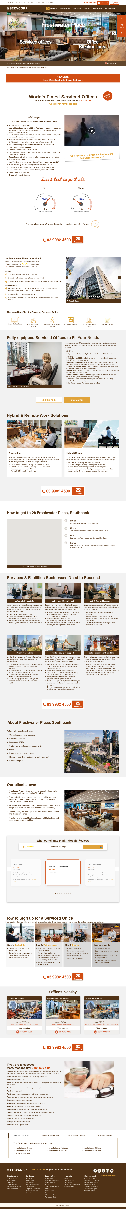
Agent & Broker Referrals (72, 1184)
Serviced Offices (65, 8)
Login (116, 3)
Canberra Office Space (91, 1187)
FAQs (47, 1184)
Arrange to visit (122, 35)
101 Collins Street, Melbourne (16, 998)
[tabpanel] (63, 872)
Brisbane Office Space (91, 1182)
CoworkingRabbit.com (52, 1180)
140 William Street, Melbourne (93, 998)
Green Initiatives (31, 1187)
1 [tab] (55, 893)
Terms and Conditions (52, 1187)
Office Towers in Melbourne (49, 1135)
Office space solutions (104, 1135)
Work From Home (12, 1189)
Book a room (68, 1182)
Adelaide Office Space (90, 1189)
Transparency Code (32, 1191)
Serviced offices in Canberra (57, 1151)
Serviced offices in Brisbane (91, 1148)
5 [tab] (64, 893)
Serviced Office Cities (21, 1135)
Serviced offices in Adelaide (91, 1151)
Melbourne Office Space (91, 1180)
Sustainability (30, 1182)
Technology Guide (51, 1197)
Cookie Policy (49, 1191)
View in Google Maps (13, 264)
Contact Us (121, 27)
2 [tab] (57, 893)
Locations (53, 8)
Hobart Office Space (90, 1191)
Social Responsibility (32, 1184)
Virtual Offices (76, 8)
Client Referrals (69, 1187)
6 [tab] (66, 893)
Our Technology (110, 8)
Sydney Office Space (90, 1178)
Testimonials (30, 1180)
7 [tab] (68, 893)
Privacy (47, 1189)
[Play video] (91, 130)
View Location (24, 1028)
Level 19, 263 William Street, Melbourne (58, 998)
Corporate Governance (33, 1189)
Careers (30, 2)
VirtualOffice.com (50, 1182)
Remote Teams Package (14, 1187)
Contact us (67, 1178)
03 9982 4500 (91, 3)
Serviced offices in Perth (21, 1151)
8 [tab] (70, 893)
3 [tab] (59, 893)
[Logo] (17, 8)
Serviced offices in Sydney (22, 1148)
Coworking (87, 8)
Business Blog (20, 2)
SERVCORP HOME (40, 2)
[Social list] (95, 1170)
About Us (10, 2)
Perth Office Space (89, 1184)
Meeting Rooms (97, 8)
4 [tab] (61, 893)
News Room (30, 1193)
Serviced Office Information (77, 1135)
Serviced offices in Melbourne (57, 1148)
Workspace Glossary (51, 1195)
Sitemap (47, 1193)
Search (52, 2)
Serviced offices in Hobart (22, 1153)
